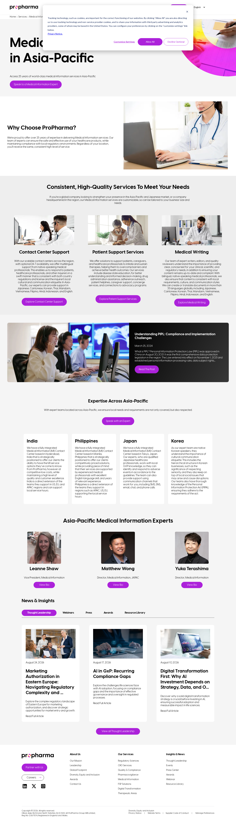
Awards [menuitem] (74, 779)
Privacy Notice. (55, 33)
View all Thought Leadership (118, 731)
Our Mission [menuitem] (76, 761)
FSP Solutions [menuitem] (124, 784)
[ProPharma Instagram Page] (43, 787)
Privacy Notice (135, 813)
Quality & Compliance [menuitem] (129, 770)
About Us (75, 754)
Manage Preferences (204, 813)
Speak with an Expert (118, 421)
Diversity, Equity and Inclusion (141, 811)
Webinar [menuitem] (170, 779)
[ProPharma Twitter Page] (34, 787)
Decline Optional (176, 41)
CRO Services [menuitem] (125, 765)
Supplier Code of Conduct (177, 813)
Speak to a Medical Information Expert (36, 84)
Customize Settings (124, 41)
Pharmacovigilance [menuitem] (128, 775)
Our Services (125, 754)
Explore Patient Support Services (118, 299)
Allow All (150, 41)
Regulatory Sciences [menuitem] (128, 761)
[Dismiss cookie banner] (187, 12)
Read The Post (147, 369)
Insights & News (175, 754)
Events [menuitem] (169, 765)
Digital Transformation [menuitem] (129, 789)
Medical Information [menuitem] (128, 779)
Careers (31, 777)
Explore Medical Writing (191, 302)
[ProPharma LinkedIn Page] (25, 787)
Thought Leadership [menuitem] (176, 761)
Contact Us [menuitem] (75, 784)
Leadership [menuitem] (75, 765)
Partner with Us (34, 767)
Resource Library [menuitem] (175, 784)
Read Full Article (35, 716)
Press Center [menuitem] (172, 770)
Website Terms (154, 813)
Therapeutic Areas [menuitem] (127, 793)
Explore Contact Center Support (44, 301)
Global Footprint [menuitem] (78, 770)
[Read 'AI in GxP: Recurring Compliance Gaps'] (118, 644)
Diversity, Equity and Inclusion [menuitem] (85, 775)
